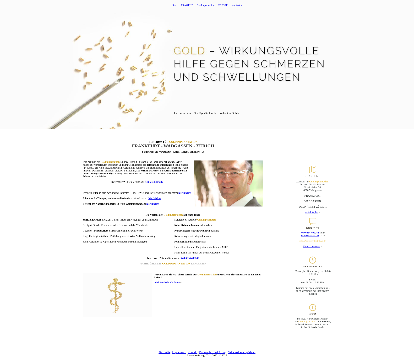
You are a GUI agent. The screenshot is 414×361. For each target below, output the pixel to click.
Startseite (164, 352)
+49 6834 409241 (310, 235)
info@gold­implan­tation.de (312, 241)
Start (174, 5)
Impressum (179, 352)
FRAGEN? (187, 5)
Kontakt (236, 5)
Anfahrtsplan (311, 212)
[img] (207, 64)
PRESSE (223, 5)
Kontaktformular (311, 246)
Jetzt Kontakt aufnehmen (167, 282)
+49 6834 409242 (154, 181)
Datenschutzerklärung (212, 352)
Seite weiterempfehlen (242, 352)
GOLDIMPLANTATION (176, 263)
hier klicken (184, 192)
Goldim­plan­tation (205, 5)
